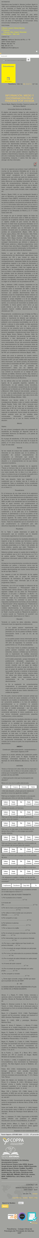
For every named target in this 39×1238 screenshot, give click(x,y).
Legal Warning (16, 1198)
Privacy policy (33, 1198)
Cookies (25, 1198)
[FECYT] (33, 1216)
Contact (35, 1194)
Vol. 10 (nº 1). (27, 84)
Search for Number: (9, 1203)
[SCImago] (34, 1223)
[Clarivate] (23, 1216)
